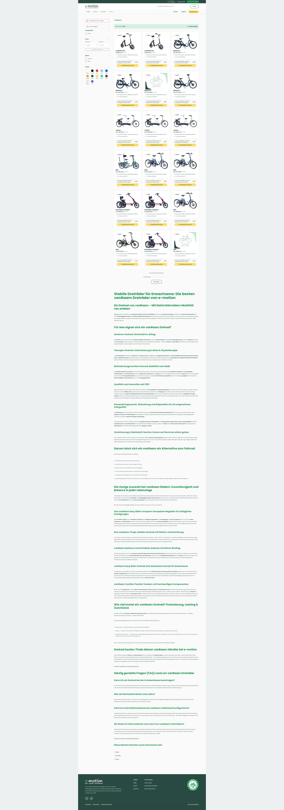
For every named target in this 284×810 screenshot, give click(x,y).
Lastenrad (103, 11)
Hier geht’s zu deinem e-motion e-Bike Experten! (126, 666)
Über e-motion (148, 783)
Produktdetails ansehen (127, 65)
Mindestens (87, 41)
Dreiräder (116, 314)
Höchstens (101, 41)
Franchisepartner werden (151, 785)
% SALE (111, 11)
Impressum (88, 804)
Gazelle (117, 759)
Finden (194, 6)
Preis (87, 39)
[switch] (87, 21)
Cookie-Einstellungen (106, 804)
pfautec (117, 752)
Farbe (87, 67)
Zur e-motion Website (193, 804)
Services (175, 11)
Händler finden (193, 12)
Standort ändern (193, 26)
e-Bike (88, 11)
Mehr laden (156, 282)
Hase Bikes (118, 755)
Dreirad (95, 11)
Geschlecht (89, 30)
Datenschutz (96, 804)
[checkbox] (86, 33)
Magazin (183, 11)
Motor (87, 55)
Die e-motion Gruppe (150, 788)
